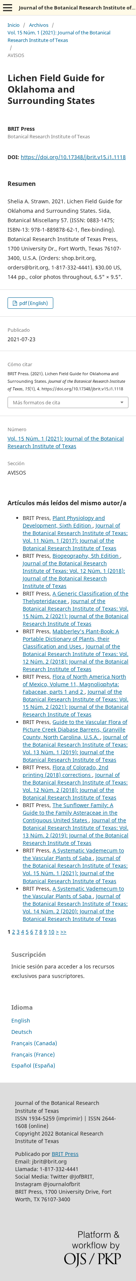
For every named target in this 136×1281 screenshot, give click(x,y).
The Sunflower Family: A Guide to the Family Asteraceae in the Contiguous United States (70, 812)
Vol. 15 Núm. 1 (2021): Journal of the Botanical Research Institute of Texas (59, 36)
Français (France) (33, 1054)
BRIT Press (65, 1153)
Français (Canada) (34, 1043)
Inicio (14, 25)
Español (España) (33, 1065)
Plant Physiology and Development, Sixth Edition (64, 521)
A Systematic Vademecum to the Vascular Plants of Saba (73, 854)
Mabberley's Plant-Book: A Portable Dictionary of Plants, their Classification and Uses (71, 639)
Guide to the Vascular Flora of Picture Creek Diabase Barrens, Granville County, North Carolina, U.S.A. (75, 729)
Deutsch (21, 1031)
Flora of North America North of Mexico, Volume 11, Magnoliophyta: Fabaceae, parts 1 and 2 (74, 684)
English (20, 1020)
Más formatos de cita (36, 402)
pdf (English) (33, 303)
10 (51, 931)
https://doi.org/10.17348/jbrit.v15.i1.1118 (73, 157)
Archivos (38, 25)
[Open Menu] (7, 7)
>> (63, 931)
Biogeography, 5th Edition (86, 555)
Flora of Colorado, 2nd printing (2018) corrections (65, 771)
